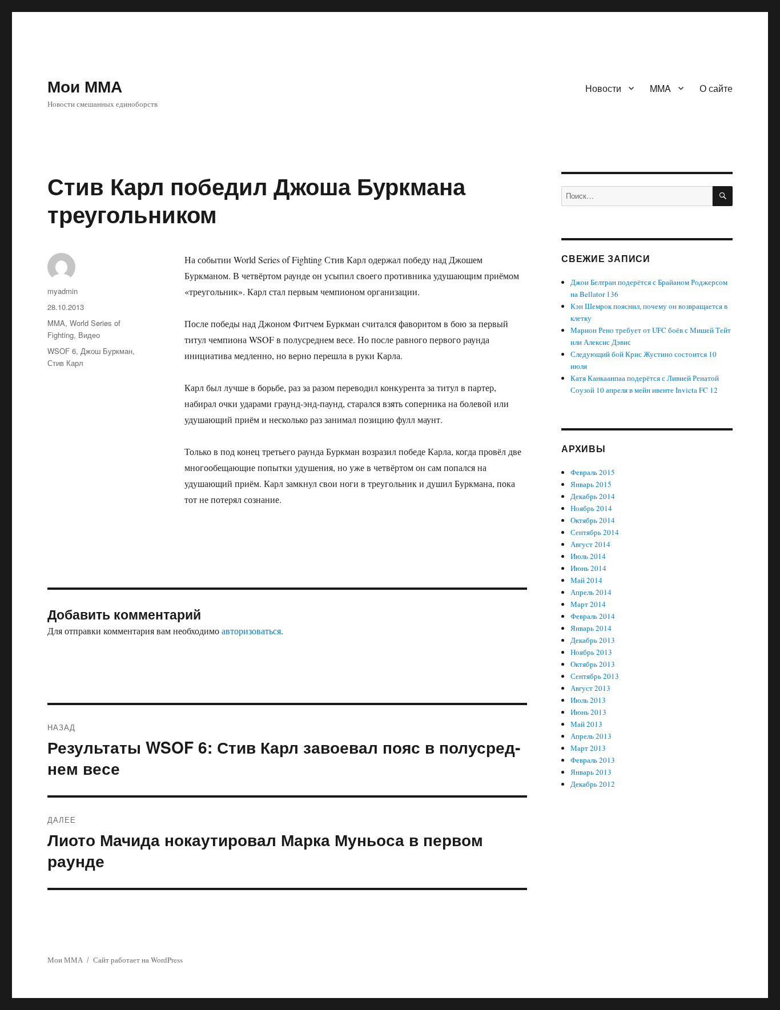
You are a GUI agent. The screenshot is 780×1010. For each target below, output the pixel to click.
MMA (660, 88)
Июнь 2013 (588, 712)
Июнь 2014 (588, 568)
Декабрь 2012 (592, 784)
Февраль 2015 (592, 472)
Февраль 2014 (592, 616)
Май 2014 (586, 580)
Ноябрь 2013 (591, 652)
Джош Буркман (106, 350)
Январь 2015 (591, 484)
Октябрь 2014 (592, 520)
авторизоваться (251, 631)
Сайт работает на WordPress (138, 960)
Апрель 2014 (591, 592)
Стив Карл (65, 362)
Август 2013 (590, 688)
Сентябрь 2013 (594, 676)
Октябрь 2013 (592, 664)
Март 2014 (588, 604)
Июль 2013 (588, 700)
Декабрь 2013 (592, 640)
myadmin (62, 290)
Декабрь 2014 (592, 496)
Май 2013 (586, 724)
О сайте (716, 88)
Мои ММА (84, 86)
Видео (89, 334)
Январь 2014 (591, 628)
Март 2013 (588, 748)
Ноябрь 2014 (591, 508)
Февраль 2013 (592, 760)
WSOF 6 (61, 350)
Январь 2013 (591, 772)
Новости (603, 88)
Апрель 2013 (591, 736)
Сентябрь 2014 (594, 532)
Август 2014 (590, 544)
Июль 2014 (588, 556)
